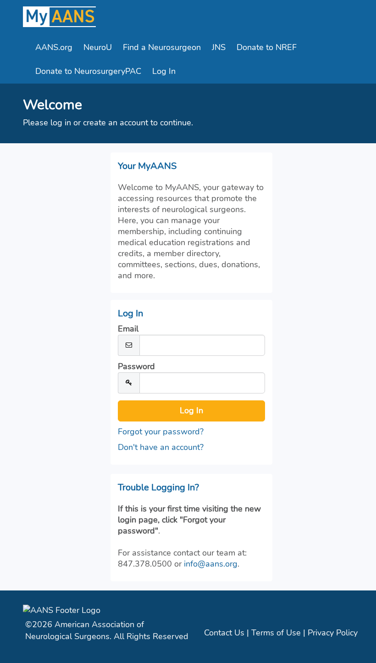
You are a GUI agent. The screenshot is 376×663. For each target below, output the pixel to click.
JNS (219, 47)
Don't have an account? (161, 447)
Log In (164, 71)
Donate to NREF (267, 47)
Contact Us (224, 632)
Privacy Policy (333, 632)
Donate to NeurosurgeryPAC (88, 71)
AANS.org (53, 47)
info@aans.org (211, 563)
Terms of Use (276, 632)
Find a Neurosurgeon (162, 47)
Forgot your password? (161, 431)
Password (136, 366)
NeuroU (97, 47)
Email (128, 328)
